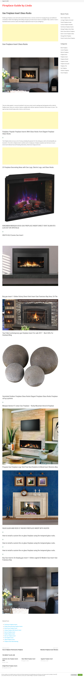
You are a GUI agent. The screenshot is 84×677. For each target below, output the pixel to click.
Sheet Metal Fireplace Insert (28, 659)
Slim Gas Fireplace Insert (10, 635)
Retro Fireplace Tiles (65, 17)
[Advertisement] (30, 32)
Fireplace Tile (64, 66)
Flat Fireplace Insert (8, 637)
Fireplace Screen (64, 61)
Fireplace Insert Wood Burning (11, 641)
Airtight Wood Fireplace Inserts (9, 666)
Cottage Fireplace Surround (67, 20)
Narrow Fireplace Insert (9, 632)
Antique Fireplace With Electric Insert (12, 630)
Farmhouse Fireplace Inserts (10, 624)
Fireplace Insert (64, 57)
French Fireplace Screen (66, 22)
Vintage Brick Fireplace (66, 36)
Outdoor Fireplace (65, 70)
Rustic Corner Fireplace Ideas (67, 33)
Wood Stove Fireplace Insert (10, 628)
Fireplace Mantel (64, 59)
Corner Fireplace (64, 50)
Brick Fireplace (64, 47)
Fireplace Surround (65, 63)
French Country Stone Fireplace (68, 38)
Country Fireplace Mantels (67, 24)
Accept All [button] (80, 674)
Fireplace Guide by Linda (17, 5)
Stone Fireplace (64, 72)
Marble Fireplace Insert (9, 634)
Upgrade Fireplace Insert (47, 659)
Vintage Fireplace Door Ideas (67, 29)
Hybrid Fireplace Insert (9, 639)
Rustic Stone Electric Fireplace (68, 31)
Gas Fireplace (64, 68)
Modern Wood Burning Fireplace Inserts (13, 626)
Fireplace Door (64, 54)
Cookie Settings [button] (73, 674)
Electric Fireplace (64, 52)
